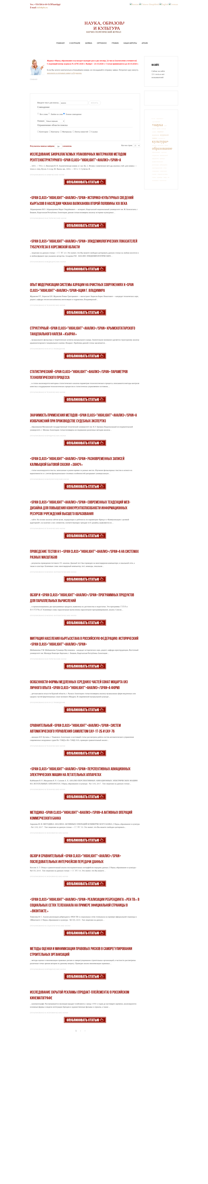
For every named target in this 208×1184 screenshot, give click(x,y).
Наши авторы (130, 43)
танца (165, 177)
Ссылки (94, 132)
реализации (155, 165)
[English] (163, 4)
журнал (160, 132)
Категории (44, 132)
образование (162, 148)
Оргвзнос (102, 43)
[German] (173, 4)
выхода (163, 129)
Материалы (67, 132)
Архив (145, 43)
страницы (159, 177)
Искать (94, 103)
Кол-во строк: (127, 145)
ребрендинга (163, 165)
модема (154, 145)
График (115, 43)
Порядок (40, 121)
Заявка (88, 43)
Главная (60, 43)
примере (162, 158)
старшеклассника (162, 174)
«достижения (156, 122)
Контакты (55, 132)
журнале (164, 134)
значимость (161, 138)
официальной (164, 155)
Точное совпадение (73, 114)
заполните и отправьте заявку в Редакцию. (64, 73)
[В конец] (94, 1031)
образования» (156, 152)
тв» (169, 177)
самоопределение (157, 168)
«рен (165, 125)
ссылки (154, 174)
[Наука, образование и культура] (85, 182)
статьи (154, 177)
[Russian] (134, 4)
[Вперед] (89, 1031)
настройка (161, 145)
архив (158, 129)
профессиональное (157, 162)
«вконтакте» (159, 118)
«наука (157, 125)
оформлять (155, 158)
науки (166, 145)
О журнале (74, 43)
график (154, 132)
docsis (153, 118)
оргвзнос (164, 152)
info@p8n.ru (42, 8)
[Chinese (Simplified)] (149, 4)
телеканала (155, 180)
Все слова (44, 114)
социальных (163, 171)
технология (162, 180)
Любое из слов (57, 114)
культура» (160, 141)
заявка (154, 138)
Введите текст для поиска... (48, 103)
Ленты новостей (81, 132)
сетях (165, 168)
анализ (154, 129)
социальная (155, 171)
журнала (155, 135)
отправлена (155, 155)
